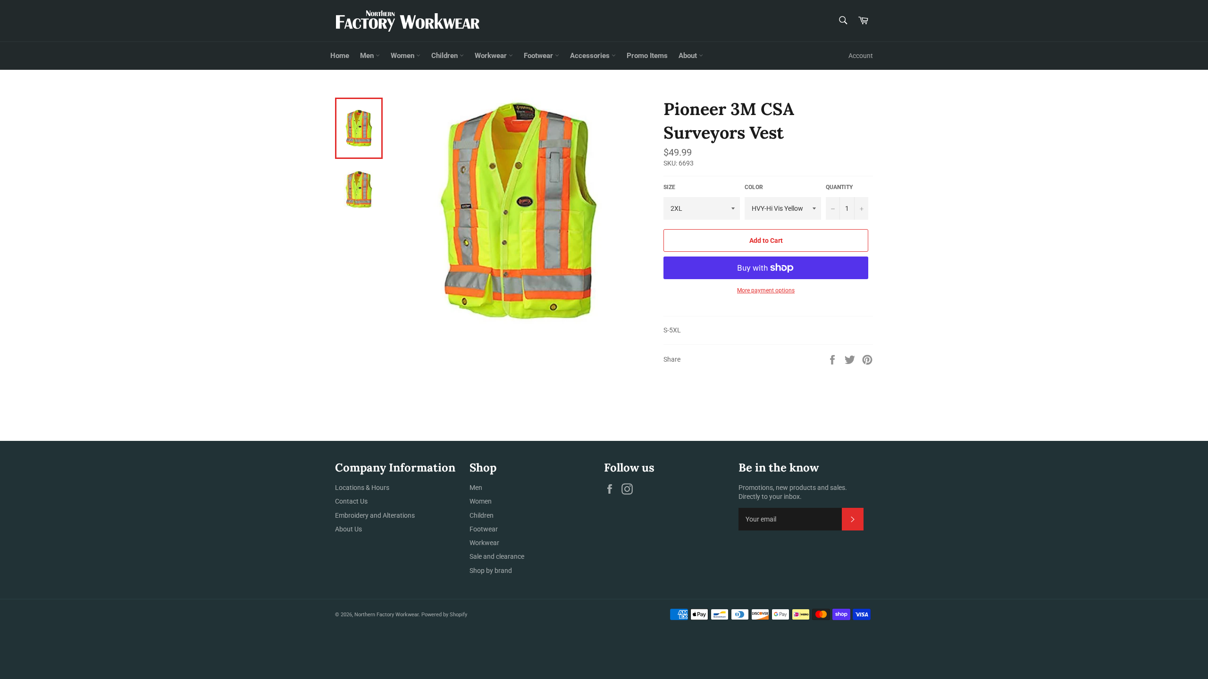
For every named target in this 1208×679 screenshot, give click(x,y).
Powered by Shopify (444, 615)
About (689, 55)
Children (445, 55)
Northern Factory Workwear (386, 615)
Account (860, 55)
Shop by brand (491, 570)
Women (403, 55)
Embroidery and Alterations (375, 515)
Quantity (839, 187)
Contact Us (351, 501)
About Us (348, 529)
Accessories (591, 55)
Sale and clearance (497, 556)
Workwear (492, 55)
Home (339, 55)
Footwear (539, 55)
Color (754, 187)
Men (368, 55)
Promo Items (647, 55)
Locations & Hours (362, 487)
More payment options (766, 290)
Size (669, 187)
